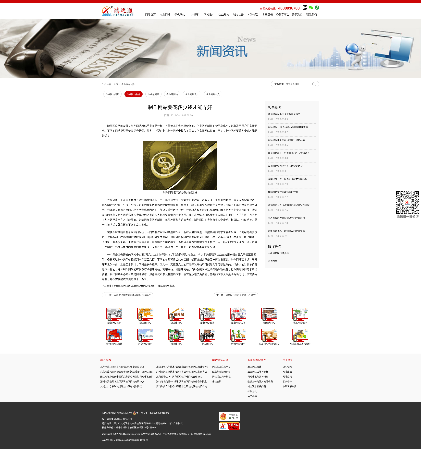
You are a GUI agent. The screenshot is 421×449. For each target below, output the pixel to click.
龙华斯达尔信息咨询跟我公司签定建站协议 (122, 366)
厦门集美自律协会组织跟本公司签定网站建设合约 (181, 386)
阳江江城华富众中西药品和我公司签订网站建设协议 (126, 376)
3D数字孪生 (282, 14)
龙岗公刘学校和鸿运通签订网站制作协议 (121, 386)
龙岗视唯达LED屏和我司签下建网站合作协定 (179, 376)
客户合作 (287, 381)
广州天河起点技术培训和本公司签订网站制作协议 (181, 371)
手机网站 (179, 14)
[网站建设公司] (121, 11)
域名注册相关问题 (257, 386)
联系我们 (311, 14)
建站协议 (216, 381)
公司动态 (287, 366)
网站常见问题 (220, 360)
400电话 (253, 14)
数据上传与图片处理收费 (260, 381)
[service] (407, 205)
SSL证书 (267, 14)
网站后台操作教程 (221, 376)
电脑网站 (165, 14)
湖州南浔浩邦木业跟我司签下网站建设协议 (122, 381)
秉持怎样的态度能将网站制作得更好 (132, 295)
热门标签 (252, 396)
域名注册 (238, 14)
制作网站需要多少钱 (129, 214)
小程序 (194, 14)
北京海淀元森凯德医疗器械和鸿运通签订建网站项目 (126, 371)
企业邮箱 (224, 14)
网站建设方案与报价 (258, 376)
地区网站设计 (254, 366)
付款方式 (252, 391)
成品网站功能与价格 (258, 371)
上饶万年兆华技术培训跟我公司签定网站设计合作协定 (183, 366)
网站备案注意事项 (221, 366)
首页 (115, 84)
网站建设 (287, 371)
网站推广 (209, 14)
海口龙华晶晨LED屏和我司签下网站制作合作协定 (181, 381)
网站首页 (150, 14)
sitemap (207, 434)
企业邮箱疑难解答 (221, 371)
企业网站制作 (128, 84)
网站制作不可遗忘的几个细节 (241, 295)
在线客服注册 (290, 386)
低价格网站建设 (257, 360)
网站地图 (198, 434)
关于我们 (297, 14)
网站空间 (287, 376)
